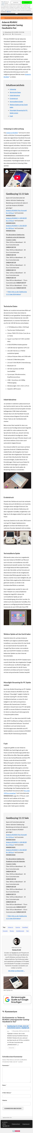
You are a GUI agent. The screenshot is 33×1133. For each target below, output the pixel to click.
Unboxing (13, 89)
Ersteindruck (14, 98)
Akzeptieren (26, 2)
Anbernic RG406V (12, 133)
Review (12, 931)
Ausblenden (15, 2)
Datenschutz (16, 1124)
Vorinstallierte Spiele (16, 101)
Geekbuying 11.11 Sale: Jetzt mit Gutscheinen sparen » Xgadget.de (18, 1027)
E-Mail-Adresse (6, 1092)
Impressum (26, 1124)
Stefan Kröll (8, 34)
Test (27, 931)
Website (4, 1100)
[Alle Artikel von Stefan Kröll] (16, 941)
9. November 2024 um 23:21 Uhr (20, 1031)
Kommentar (5, 1065)
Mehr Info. (9, 11)
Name (4, 1085)
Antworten (11, 1047)
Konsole (5, 931)
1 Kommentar (17, 34)
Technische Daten (15, 92)
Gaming (17, 927)
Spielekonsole (20, 931)
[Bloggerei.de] (16, 1131)
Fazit (11, 116)
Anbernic (10, 927)
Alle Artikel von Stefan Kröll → (16, 971)
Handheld (25, 927)
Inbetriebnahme (15, 95)
